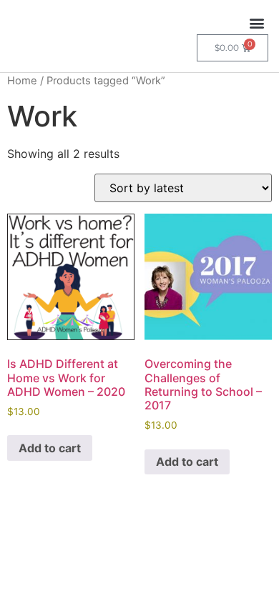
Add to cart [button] (50, 448)
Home (22, 80)
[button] (256, 22)
